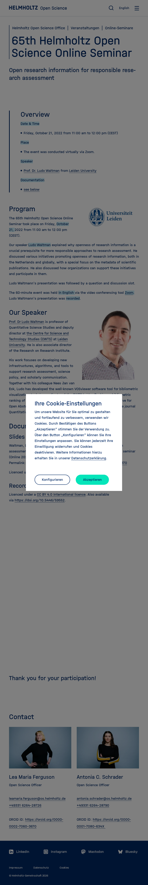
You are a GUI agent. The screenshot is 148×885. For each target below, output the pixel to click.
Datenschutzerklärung (88, 458)
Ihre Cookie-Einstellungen (68, 403)
